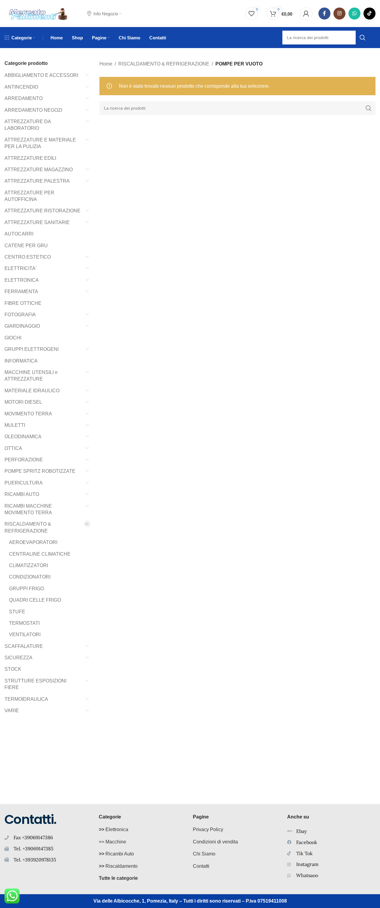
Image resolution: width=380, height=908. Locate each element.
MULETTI (15, 425)
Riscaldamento (118, 866)
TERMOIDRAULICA (26, 699)
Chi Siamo (204, 853)
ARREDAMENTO (24, 98)
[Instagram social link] (339, 14)
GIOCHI (13, 337)
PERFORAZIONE (24, 459)
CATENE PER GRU (26, 245)
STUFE (17, 611)
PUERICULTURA (24, 482)
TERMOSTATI (24, 623)
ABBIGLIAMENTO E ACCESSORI (41, 75)
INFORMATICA (21, 360)
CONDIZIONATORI (29, 576)
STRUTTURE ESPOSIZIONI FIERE (35, 684)
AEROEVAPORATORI (33, 542)
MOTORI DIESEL (23, 402)
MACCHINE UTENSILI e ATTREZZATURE (31, 375)
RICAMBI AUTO (22, 494)
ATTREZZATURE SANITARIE (37, 222)
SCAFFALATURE (24, 646)
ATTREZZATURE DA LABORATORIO (28, 125)
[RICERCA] (368, 108)
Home (105, 63)
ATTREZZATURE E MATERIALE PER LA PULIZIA (40, 143)
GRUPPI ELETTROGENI (32, 349)
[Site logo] (38, 13)
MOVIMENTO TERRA (28, 413)
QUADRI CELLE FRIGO (35, 600)
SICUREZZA (18, 657)
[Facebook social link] (324, 14)
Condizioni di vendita (215, 841)
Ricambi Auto (116, 853)
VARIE (12, 710)
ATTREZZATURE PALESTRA (37, 181)
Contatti (201, 866)
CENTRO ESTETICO (28, 257)
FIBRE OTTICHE (23, 303)
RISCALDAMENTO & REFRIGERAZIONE (28, 527)
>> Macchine (112, 841)
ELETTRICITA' (20, 268)
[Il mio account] (306, 14)
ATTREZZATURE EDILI (30, 158)
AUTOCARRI (19, 233)
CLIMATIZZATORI (28, 565)
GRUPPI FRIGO (26, 588)
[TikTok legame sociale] (369, 14)
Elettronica (113, 829)
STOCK (13, 669)
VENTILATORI (25, 634)
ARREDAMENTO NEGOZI (33, 110)
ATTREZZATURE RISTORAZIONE (43, 210)
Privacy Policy (208, 829)
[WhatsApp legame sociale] (354, 14)
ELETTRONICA (22, 280)
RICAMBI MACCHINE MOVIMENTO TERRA (28, 509)
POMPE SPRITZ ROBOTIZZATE (40, 471)
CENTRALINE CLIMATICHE (40, 554)
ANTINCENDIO (21, 87)
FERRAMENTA (21, 291)
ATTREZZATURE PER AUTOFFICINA (29, 196)
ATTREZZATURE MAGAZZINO (39, 169)
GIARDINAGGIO (22, 326)
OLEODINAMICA (23, 436)
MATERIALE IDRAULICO (32, 390)
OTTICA (13, 448)
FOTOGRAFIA (20, 314)
